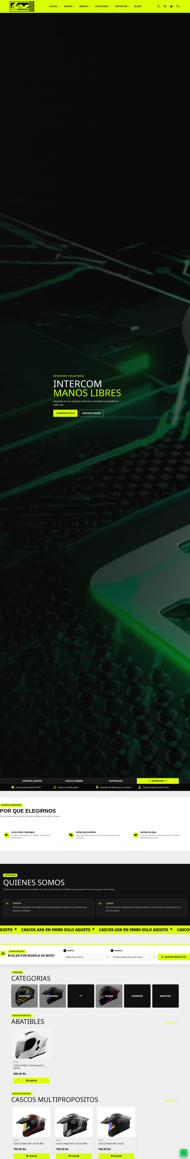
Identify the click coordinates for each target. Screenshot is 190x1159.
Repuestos (121, 6)
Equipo (68, 6)
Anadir (32, 1080)
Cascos (53, 6)
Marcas (84, 6)
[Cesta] (171, 6)
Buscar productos (175, 957)
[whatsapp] (184, 1153)
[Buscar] (158, 6)
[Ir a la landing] (22, 6)
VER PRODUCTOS (65, 417)
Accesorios (102, 6)
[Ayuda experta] (177, 6)
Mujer (137, 6)
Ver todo (170, 1023)
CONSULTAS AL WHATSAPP (95, 417)
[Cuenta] (165, 6)
